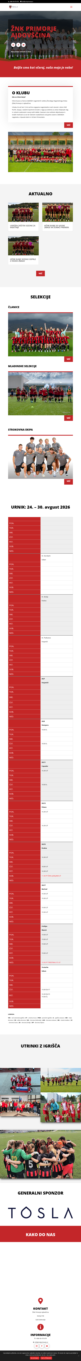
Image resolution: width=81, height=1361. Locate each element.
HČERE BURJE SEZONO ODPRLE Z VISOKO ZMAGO (23, 260)
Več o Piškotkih (46, 1358)
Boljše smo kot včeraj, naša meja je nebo (43, 67)
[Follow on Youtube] (23, 45)
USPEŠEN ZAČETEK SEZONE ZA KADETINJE (22, 226)
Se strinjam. (34, 1358)
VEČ (68, 125)
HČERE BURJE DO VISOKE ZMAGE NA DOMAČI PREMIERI (56, 226)
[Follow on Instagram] (13, 45)
